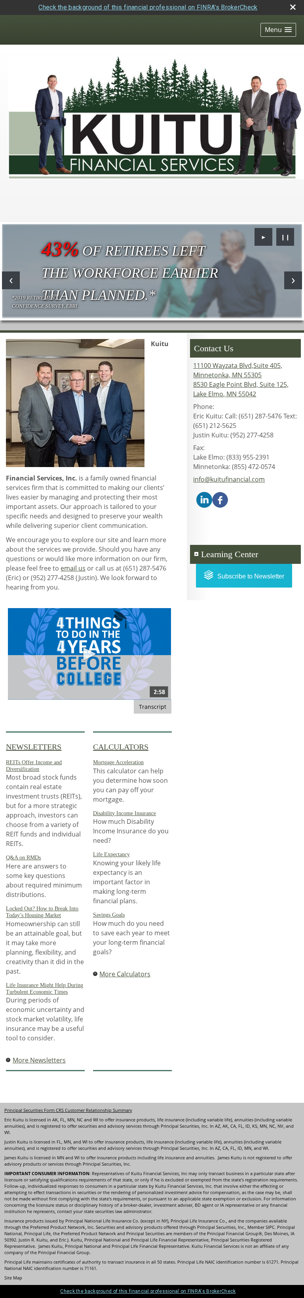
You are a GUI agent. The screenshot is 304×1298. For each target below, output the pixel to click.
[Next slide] (293, 280)
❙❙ (285, 237)
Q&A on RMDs (23, 858)
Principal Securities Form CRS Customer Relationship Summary (68, 1110)
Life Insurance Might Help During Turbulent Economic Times (44, 988)
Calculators (120, 746)
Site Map (13, 1278)
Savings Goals (109, 915)
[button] (278, 30)
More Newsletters (39, 1060)
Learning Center (229, 554)
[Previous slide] (11, 280)
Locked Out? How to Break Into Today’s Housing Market (42, 912)
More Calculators (124, 974)
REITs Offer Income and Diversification (34, 765)
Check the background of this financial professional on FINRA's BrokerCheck (147, 7)
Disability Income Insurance (124, 813)
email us (73, 568)
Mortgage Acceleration (118, 762)
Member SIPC (261, 1227)
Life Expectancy (111, 854)
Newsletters (33, 746)
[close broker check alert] (293, 7)
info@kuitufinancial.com (229, 479)
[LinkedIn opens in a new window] (204, 499)
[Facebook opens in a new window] (220, 499)
